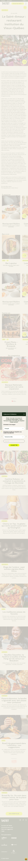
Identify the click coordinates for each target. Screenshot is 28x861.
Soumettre (14, 445)
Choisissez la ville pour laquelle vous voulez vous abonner (12, 432)
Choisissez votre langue (9, 424)
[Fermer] (24, 414)
